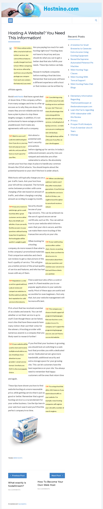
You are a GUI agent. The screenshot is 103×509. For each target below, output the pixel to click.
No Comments (14, 490)
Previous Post (18, 475)
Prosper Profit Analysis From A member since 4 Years (81, 127)
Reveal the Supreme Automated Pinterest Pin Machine (82, 62)
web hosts (18, 96)
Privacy (74, 120)
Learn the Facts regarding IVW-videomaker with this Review (82, 113)
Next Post (56, 475)
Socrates (22, 504)
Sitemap (74, 134)
